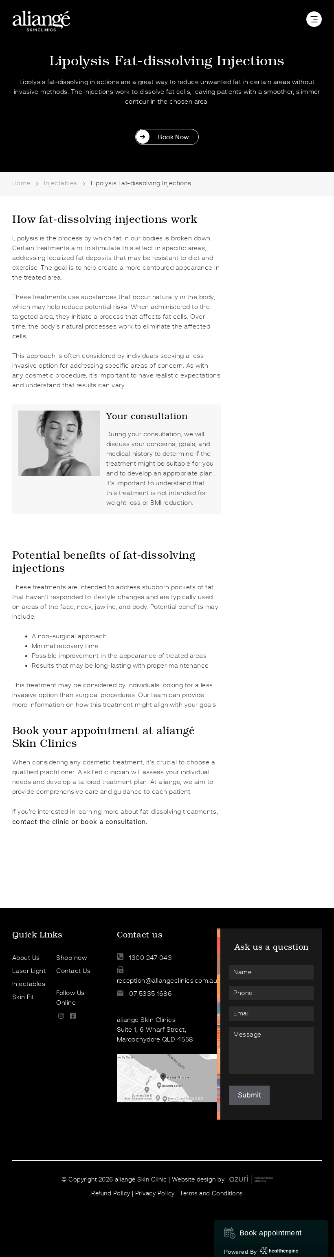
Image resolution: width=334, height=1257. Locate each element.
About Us (26, 958)
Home (21, 183)
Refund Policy (110, 1193)
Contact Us (73, 971)
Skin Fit (23, 997)
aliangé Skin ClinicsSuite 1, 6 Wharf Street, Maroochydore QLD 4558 (155, 1029)
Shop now (71, 958)
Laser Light (29, 971)
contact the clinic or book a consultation (79, 821)
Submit (249, 1095)
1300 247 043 (149, 958)
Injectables (60, 183)
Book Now (173, 137)
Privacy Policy (155, 1193)
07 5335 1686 (149, 993)
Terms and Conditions (211, 1193)
